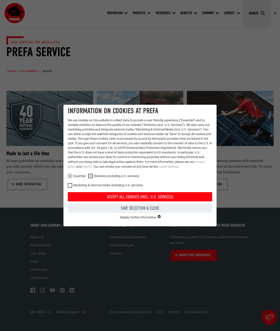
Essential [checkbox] (79, 176)
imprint (87, 166)
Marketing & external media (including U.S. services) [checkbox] (108, 185)
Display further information (138, 217)
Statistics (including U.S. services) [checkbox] (116, 176)
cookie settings (168, 166)
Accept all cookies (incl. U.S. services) (140, 197)
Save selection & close (140, 208)
